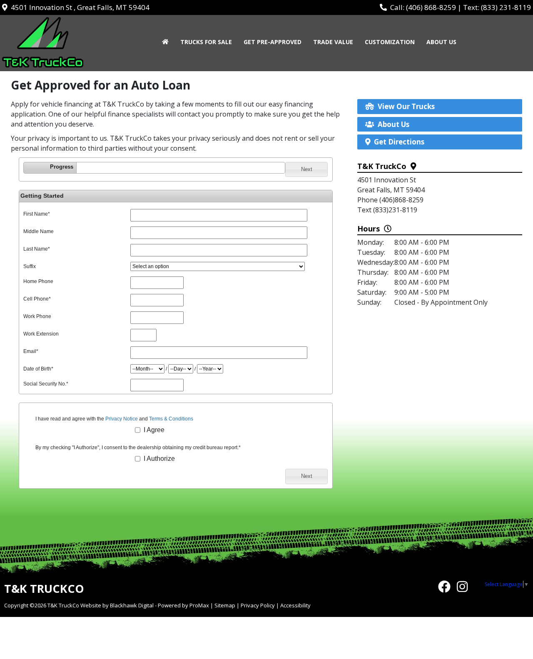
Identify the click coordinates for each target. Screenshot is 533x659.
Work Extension (41, 334)
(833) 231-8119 (506, 7)
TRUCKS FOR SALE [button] (206, 42)
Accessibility (295, 605)
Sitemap (224, 605)
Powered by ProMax (183, 605)
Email (30, 351)
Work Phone (37, 316)
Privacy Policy (258, 605)
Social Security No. (45, 384)
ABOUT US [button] (441, 42)
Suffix (29, 266)
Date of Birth (38, 369)
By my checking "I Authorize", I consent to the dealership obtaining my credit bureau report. (138, 447)
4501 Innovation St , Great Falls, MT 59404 (78, 7)
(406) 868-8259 (431, 7)
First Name (36, 214)
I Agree (153, 429)
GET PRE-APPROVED (272, 42)
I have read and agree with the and (114, 419)
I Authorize (158, 458)
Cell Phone (37, 299)
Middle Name (38, 231)
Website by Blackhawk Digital (117, 605)
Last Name (36, 249)
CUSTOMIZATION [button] (390, 42)
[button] (306, 169)
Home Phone (38, 281)
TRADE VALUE (333, 42)
